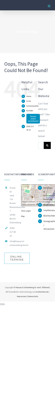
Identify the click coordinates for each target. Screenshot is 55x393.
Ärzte (28, 101)
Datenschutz (33, 296)
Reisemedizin (47, 204)
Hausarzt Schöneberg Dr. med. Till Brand (32, 287)
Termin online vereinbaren (33, 118)
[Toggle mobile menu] (49, 6)
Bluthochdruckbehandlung (47, 215)
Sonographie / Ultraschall (47, 225)
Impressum (21, 296)
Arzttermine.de (42, 292)
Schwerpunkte (32, 106)
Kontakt (29, 110)
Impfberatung (47, 210)
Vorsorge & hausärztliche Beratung (47, 193)
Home (28, 96)
